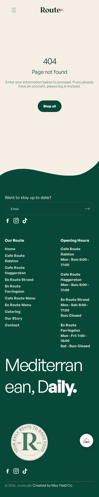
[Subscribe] (89, 208)
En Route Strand (19, 279)
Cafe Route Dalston (15, 258)
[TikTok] (25, 221)
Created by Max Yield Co (52, 485)
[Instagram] (16, 221)
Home (10, 249)
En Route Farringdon (14, 289)
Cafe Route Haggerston (15, 270)
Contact (12, 325)
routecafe (24, 485)
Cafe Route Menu (20, 298)
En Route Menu (18, 305)
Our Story (13, 318)
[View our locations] (86, 440)
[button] (14, 10)
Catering (12, 311)
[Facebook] (7, 221)
